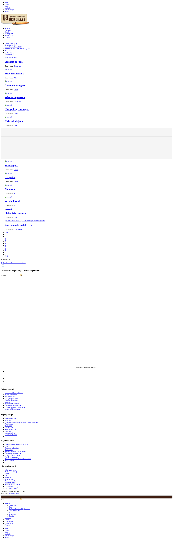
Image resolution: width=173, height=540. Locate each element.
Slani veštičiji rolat (10, 429)
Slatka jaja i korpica (15, 213)
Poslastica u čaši (10, 396)
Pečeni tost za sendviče (12, 403)
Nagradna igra (9, 10)
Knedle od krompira (11, 457)
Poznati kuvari (9, 35)
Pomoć (7, 4)
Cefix (6, 475)
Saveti (7, 32)
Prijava (7, 2)
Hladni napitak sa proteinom (14, 393)
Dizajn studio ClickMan (13, 493)
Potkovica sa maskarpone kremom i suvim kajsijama (21, 422)
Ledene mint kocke (11, 435)
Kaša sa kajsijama (14, 121)
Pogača (7, 446)
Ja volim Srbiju (9, 479)
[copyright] (8, 69)
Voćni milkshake (13, 201)
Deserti (16, 90)
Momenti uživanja (10, 433)
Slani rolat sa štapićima (12, 448)
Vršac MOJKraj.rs (10, 470)
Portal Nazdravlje (10, 481)
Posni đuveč (9, 450)
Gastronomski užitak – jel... (19, 225)
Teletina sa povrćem (15, 97)
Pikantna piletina (14, 61)
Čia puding (10, 177)
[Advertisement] (86, 132)
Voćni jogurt (11, 165)
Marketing (8, 8)
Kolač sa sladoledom (11, 400)
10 (5, 252)
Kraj (6, 256)
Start (6, 232)
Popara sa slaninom (11, 394)
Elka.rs (7, 474)
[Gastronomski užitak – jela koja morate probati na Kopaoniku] (25, 221)
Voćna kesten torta (10, 418)
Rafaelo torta (9, 424)
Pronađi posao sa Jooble (12, 484)
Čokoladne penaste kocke (13, 405)
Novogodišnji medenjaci (17, 109)
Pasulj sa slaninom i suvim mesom (15, 407)
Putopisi (7, 37)
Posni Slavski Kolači (11, 488)
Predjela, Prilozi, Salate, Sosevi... (19, 509)
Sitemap (7, 11)
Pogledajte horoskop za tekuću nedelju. (13, 263)
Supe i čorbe (13, 514)
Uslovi (7, 6)
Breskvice (8, 431)
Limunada (10, 189)
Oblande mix (9, 427)
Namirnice (8, 30)
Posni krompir (9, 460)
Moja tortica (8, 420)
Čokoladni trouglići (15, 85)
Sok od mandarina (14, 73)
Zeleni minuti (9, 486)
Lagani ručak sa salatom (12, 409)
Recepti (7, 28)
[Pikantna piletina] (11, 57)
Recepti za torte (10, 483)
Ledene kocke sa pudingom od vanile (16, 444)
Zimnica (11, 516)
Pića (15, 78)
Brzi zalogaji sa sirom (11, 398)
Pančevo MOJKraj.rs (11, 472)
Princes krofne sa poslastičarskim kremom (18, 459)
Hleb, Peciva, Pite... (15, 510)
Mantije (7, 402)
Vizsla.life (8, 477)
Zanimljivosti (9, 34)
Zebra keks (8, 426)
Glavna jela (17, 66)
